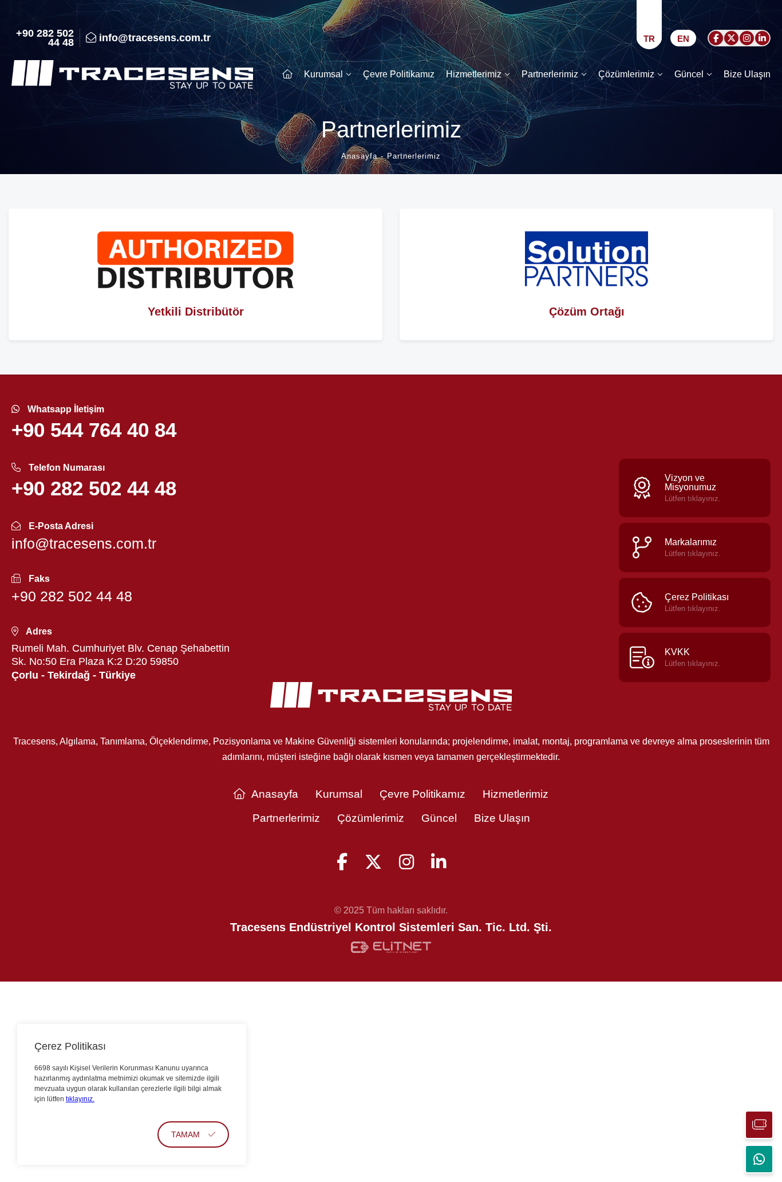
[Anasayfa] (287, 74)
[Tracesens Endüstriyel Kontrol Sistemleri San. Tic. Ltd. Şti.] (132, 74)
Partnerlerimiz (550, 74)
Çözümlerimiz (626, 74)
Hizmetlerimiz (473, 74)
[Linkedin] (762, 38)
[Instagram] (747, 38)
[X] (731, 38)
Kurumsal (323, 74)
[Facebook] (716, 38)
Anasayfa (274, 794)
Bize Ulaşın (747, 74)
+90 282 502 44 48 (45, 38)
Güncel (689, 74)
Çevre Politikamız (399, 74)
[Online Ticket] (759, 1124)
